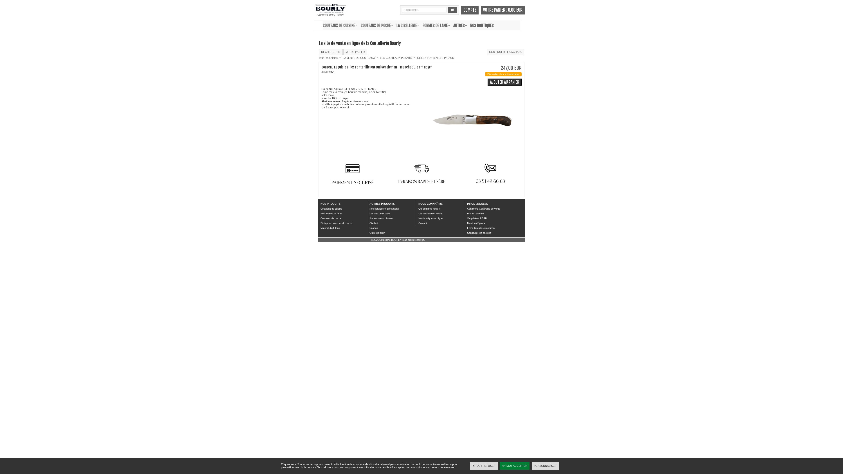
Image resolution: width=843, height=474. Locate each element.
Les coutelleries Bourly (430, 213)
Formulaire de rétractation (481, 228)
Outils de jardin (377, 233)
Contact (422, 223)
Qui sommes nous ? (429, 208)
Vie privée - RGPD (477, 218)
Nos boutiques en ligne (430, 218)
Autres (459, 25)
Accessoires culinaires (381, 218)
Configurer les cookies (479, 233)
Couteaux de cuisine (339, 25)
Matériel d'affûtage (330, 228)
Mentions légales (476, 223)
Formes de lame (435, 25)
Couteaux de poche (376, 25)
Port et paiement (476, 213)
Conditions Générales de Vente (483, 208)
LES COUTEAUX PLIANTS (396, 57)
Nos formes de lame (331, 213)
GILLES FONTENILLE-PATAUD (435, 57)
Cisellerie (374, 223)
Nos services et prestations (384, 208)
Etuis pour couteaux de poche (336, 223)
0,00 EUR (515, 10)
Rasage (373, 228)
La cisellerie (406, 25)
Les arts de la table (379, 213)
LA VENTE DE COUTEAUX (359, 57)
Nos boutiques (482, 25)
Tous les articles (328, 57)
